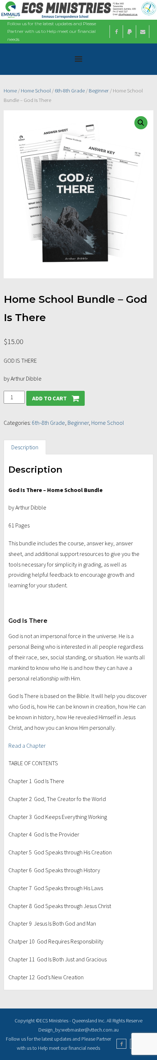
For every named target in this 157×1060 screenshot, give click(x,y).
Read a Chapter (27, 745)
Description (24, 447)
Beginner (99, 90)
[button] (141, 122)
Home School (36, 90)
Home (10, 90)
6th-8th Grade (70, 90)
